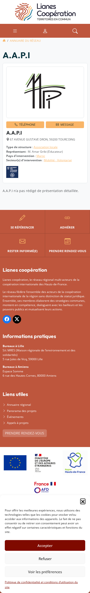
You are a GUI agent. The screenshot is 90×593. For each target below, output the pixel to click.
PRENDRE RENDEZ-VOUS (24, 433)
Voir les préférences (45, 571)
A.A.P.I (14, 133)
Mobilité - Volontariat (58, 160)
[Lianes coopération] (45, 11)
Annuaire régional (19, 405)
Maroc (40, 156)
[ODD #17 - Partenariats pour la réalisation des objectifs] (12, 172)
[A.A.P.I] (45, 92)
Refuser (45, 558)
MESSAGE (67, 125)
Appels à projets (18, 423)
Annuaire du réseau (25, 41)
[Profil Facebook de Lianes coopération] (7, 319)
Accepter (45, 545)
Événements (15, 417)
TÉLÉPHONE (27, 125)
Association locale (46, 147)
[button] (82, 501)
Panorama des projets (21, 411)
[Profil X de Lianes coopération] (17, 319)
